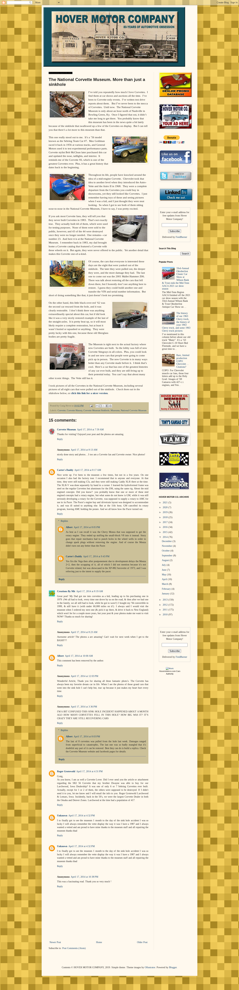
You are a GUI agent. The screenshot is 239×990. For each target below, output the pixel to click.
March (165, 584)
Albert (69, 527)
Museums (115, 410)
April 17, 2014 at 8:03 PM (87, 736)
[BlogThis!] (100, 406)
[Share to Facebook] (107, 406)
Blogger (173, 967)
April (165, 579)
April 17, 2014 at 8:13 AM (84, 449)
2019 (165, 512)
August (166, 560)
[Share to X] (104, 406)
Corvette (62, 410)
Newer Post (55, 942)
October (166, 550)
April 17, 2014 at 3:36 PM (84, 706)
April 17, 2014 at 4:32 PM (81, 815)
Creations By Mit (66, 591)
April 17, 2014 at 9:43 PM (96, 556)
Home (99, 942)
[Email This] (97, 406)
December (167, 541)
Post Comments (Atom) (74, 948)
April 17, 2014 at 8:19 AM (89, 591)
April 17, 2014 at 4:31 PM (89, 771)
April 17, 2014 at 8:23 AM (84, 632)
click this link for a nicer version (89, 393)
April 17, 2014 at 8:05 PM (87, 527)
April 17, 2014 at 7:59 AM (90, 429)
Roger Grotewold (66, 771)
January (166, 593)
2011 (165, 609)
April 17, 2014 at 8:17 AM (87, 470)
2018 (165, 517)
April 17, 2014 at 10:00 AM (79, 656)
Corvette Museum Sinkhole (96, 410)
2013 (165, 599)
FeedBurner (181, 237)
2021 (165, 502)
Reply (60, 439)
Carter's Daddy (65, 470)
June (164, 570)
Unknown (62, 815)
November (167, 546)
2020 (165, 507)
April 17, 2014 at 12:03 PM (84, 676)
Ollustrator (150, 967)
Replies (64, 521)
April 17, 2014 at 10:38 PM (84, 877)
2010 (165, 614)
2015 (165, 532)
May (164, 574)
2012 (165, 604)
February (166, 589)
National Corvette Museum (133, 410)
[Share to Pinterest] (110, 406)
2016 (165, 527)
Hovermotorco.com (167, 671)
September (167, 555)
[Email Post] (91, 406)
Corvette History (74, 410)
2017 (165, 522)
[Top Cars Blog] (170, 668)
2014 (165, 537)
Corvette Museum (66, 429)
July (164, 565)
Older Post (142, 942)
